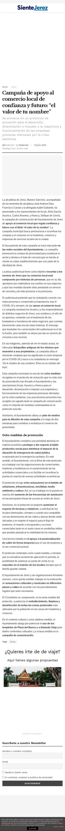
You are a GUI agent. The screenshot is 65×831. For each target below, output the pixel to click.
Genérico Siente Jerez (15, 772)
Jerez (13, 87)
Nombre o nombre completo (17, 751)
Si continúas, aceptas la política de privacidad (28, 777)
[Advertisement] (32, 48)
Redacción (24, 145)
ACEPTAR (32, 828)
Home (5, 87)
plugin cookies (58, 826)
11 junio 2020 (40, 145)
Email (5, 761)
